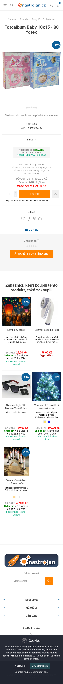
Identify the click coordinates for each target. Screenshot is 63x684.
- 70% (56, 377)
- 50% (26, 452)
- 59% (56, 44)
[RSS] (31, 634)
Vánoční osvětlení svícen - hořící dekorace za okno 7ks (16, 483)
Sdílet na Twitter (23, 219)
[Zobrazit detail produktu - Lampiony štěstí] (16, 311)
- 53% (26, 377)
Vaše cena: (24, 186)
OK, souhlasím (40, 665)
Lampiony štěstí (16, 329)
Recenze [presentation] (31, 229)
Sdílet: (31, 212)
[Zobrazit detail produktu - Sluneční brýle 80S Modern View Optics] (16, 386)
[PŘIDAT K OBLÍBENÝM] (55, 194)
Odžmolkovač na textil (47, 329)
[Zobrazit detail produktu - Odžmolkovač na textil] (46, 311)
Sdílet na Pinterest (34, 219)
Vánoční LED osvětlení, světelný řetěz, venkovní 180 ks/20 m (46, 408)
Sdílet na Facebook (29, 219)
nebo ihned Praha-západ (31, 155)
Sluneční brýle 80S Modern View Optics (16, 407)
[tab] (31, 230)
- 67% (26, 301)
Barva (30, 139)
